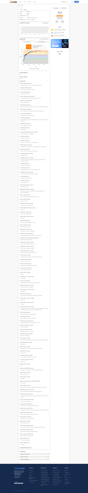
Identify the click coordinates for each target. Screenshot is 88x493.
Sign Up (76, 1)
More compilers (55, 484)
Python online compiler (56, 477)
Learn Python (31, 470)
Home (20, 5)
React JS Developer (44, 470)
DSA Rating (63, 8)
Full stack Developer (44, 472)
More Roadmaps (31, 482)
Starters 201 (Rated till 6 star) (37, 45)
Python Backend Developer (45, 481)
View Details (32, 19)
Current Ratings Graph (27, 41)
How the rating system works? (34, 68)
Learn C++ (30, 475)
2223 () (29, 46)
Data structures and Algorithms (32, 478)
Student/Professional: (23, 15)
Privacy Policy (67, 481)
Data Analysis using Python (45, 479)
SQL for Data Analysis (44, 474)
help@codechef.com (17, 476)
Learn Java (31, 472)
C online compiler (55, 474)
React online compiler (56, 482)
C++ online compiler (56, 472)
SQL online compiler (56, 479)
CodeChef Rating (55, 8)
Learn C (30, 474)
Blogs (65, 475)
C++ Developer (43, 482)
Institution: (21, 17)
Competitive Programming (33, 480)
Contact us (66, 479)
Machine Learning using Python (44, 485)
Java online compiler (56, 475)
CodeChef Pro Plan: (22, 19)
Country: (21, 13)
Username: (21, 11)
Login (72, 1)
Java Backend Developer (45, 477)
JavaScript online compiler (57, 481)
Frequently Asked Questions (67, 483)
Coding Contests (67, 474)
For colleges (67, 472)
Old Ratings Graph (42, 41)
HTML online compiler (56, 470)
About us (66, 470)
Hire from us (67, 477)
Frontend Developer (44, 475)
